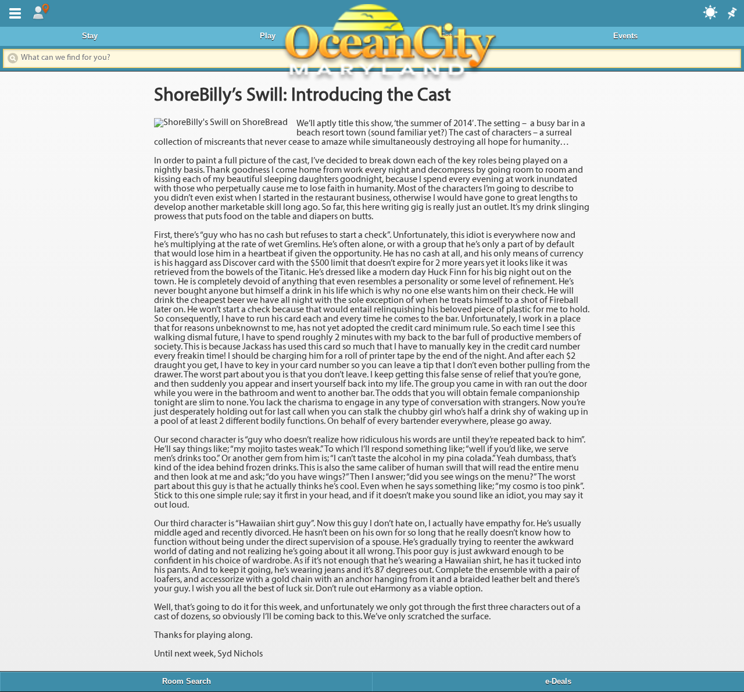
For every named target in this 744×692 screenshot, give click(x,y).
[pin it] (731, 14)
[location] (41, 12)
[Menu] (13, 12)
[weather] (711, 12)
